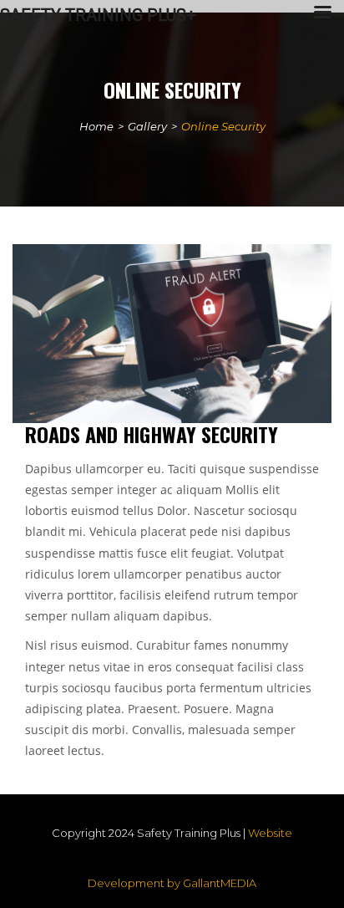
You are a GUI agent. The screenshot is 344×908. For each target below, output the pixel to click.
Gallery (147, 126)
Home (96, 126)
